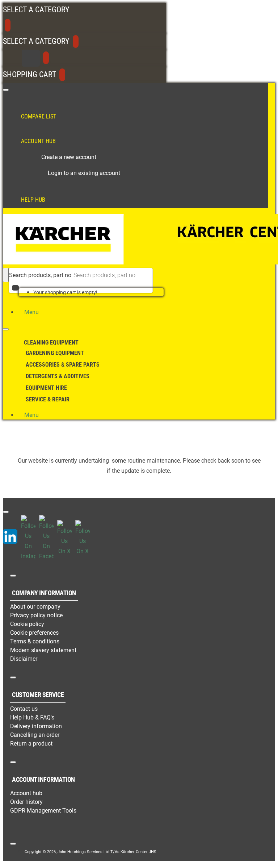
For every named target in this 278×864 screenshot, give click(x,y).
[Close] (7, 25)
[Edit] (6, 90)
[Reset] (31, 58)
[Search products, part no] (6, 275)
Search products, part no (40, 275)
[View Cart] (15, 292)
